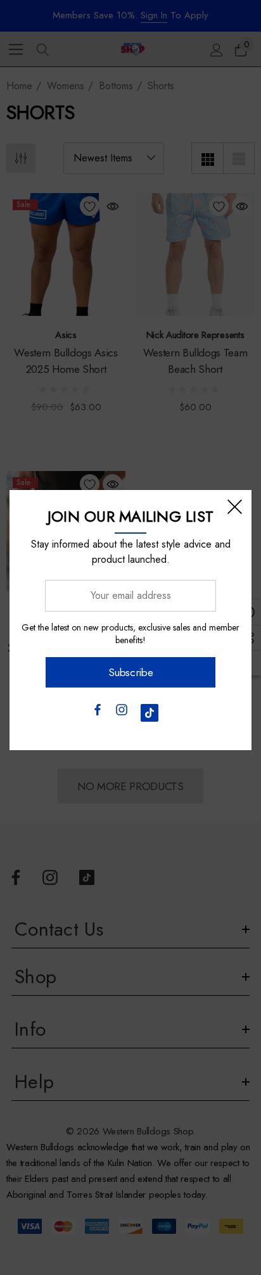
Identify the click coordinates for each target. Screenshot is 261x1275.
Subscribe (130, 672)
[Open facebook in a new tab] (97, 713)
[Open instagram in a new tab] (121, 713)
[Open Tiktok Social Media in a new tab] (149, 713)
